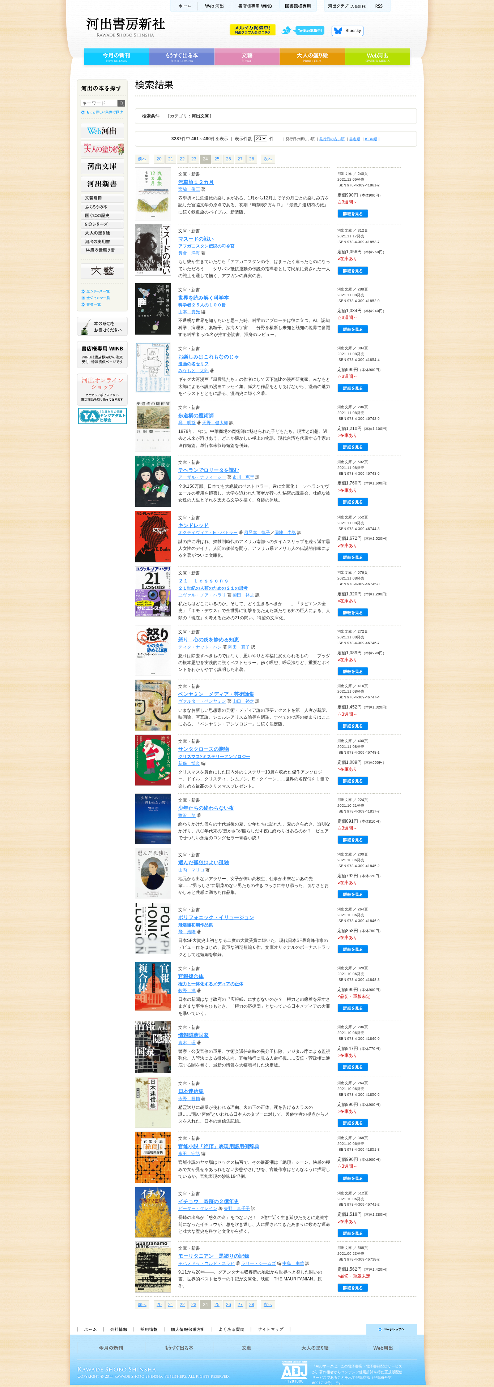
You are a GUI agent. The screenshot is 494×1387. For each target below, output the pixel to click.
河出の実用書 (102, 241)
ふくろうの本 (102, 206)
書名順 (354, 139)
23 (193, 158)
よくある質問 (231, 1329)
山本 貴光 (189, 311)
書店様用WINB (256, 6)
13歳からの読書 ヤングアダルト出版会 (103, 416)
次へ (268, 158)
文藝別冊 (102, 198)
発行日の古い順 (332, 139)
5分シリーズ (102, 224)
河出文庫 (102, 166)
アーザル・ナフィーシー (202, 477)
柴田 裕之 (243, 595)
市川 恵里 (243, 477)
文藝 (247, 57)
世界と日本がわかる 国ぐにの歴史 (102, 215)
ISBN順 (371, 139)
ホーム (183, 6)
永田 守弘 (189, 1153)
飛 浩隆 (187, 931)
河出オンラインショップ (102, 390)
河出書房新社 (124, 27)
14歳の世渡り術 (102, 250)
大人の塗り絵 (312, 57)
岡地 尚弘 (285, 532)
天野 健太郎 (215, 422)
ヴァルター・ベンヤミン (202, 701)
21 (170, 158)
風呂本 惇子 (257, 532)
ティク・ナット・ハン (200, 647)
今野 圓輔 (189, 1098)
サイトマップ (270, 1329)
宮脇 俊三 (189, 189)
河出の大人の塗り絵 (102, 148)
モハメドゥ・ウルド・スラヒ (206, 1263)
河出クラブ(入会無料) (346, 6)
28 (251, 158)
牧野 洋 (187, 990)
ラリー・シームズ (258, 1263)
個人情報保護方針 (188, 1329)
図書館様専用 (298, 6)
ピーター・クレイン (197, 1208)
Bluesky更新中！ (347, 30)
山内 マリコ (191, 870)
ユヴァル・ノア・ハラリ (202, 595)
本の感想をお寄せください (102, 326)
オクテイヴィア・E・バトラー (208, 532)
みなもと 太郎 (193, 370)
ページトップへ (357, 1329)
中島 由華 (293, 1263)
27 (240, 158)
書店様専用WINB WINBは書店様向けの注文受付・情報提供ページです (102, 354)
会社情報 (118, 1329)
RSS (380, 6)
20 (159, 158)
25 (217, 158)
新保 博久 (189, 763)
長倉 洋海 (189, 252)
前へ (142, 158)
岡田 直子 (239, 647)
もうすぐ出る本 (181, 57)
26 (228, 158)
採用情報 (148, 1329)
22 (182, 158)
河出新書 (102, 184)
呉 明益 (187, 422)
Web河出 (214, 6)
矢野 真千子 (237, 1208)
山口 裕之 (243, 701)
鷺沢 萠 (187, 815)
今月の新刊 (115, 57)
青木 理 (187, 1042)
